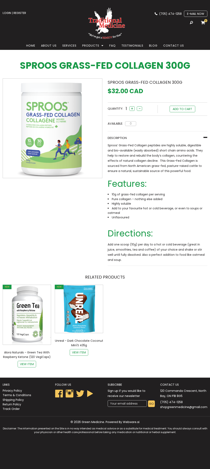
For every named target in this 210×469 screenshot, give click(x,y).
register (20, 13)
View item (27, 364)
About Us (49, 46)
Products (90, 46)
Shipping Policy (13, 400)
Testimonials (132, 46)
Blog (153, 46)
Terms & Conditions (17, 395)
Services (69, 46)
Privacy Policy (12, 391)
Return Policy (12, 404)
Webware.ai (131, 422)
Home (30, 46)
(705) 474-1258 (170, 14)
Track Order (11, 409)
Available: (115, 123)
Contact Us (173, 46)
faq (112, 46)
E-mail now (195, 14)
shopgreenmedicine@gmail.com (183, 407)
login (7, 13)
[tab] (157, 138)
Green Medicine (93, 422)
